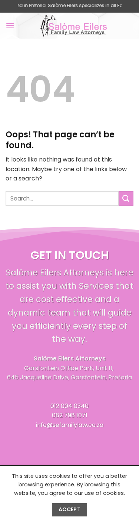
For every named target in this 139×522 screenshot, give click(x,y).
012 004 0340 (69, 406)
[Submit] (126, 198)
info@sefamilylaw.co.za (69, 425)
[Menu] (10, 25)
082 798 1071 (69, 415)
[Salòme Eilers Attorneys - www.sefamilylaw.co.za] (74, 26)
